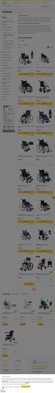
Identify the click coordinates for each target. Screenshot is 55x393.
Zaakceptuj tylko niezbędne (7, 386)
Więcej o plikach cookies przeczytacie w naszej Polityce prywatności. (15, 383)
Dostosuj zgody (17, 386)
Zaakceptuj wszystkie (25, 386)
